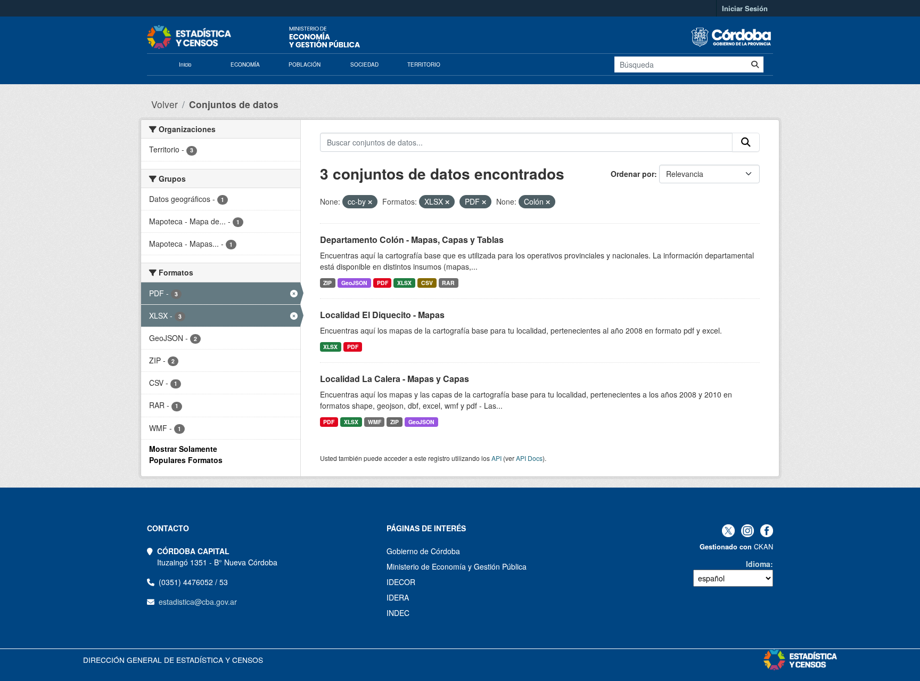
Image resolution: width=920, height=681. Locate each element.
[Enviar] (755, 64)
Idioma (758, 563)
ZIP (327, 283)
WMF (374, 422)
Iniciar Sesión (745, 8)
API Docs (529, 458)
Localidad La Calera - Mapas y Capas (394, 378)
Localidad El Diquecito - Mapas (382, 315)
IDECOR (401, 582)
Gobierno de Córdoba (423, 551)
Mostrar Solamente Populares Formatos (186, 454)
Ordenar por (632, 173)
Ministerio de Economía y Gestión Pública (457, 566)
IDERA (398, 597)
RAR (448, 283)
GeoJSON (354, 283)
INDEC (398, 612)
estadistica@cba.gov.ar (198, 601)
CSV (427, 283)
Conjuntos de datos (233, 104)
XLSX (404, 283)
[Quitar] (370, 202)
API (496, 458)
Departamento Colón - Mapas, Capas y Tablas (412, 239)
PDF (382, 283)
